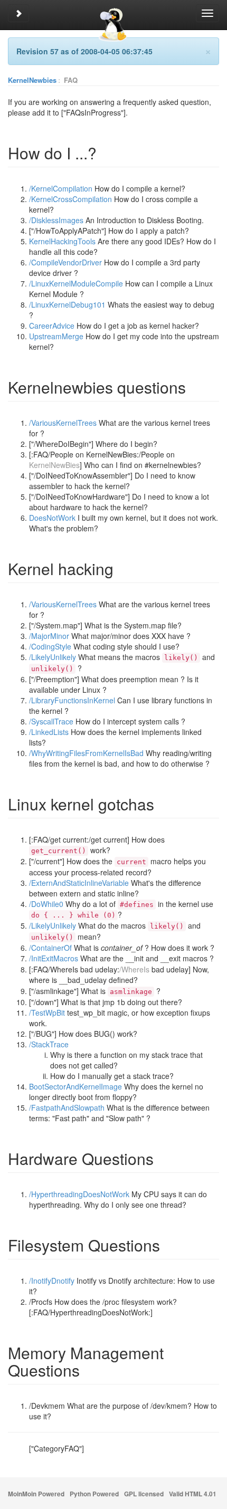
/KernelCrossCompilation (70, 199)
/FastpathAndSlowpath (67, 1107)
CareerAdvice (51, 325)
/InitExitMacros (53, 958)
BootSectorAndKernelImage (75, 1086)
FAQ (71, 80)
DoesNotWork (52, 517)
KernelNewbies (32, 80)
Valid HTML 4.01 (192, 1493)
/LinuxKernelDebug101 (67, 304)
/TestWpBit (47, 1012)
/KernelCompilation (60, 188)
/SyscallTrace (51, 721)
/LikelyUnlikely (52, 657)
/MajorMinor (49, 636)
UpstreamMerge (56, 336)
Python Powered (94, 1493)
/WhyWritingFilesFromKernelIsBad (86, 753)
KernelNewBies (54, 465)
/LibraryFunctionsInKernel (72, 700)
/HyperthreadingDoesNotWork (79, 1194)
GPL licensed (144, 1493)
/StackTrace (49, 1044)
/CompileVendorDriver (65, 262)
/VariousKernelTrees (63, 422)
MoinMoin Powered (36, 1493)
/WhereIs (134, 969)
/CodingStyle (50, 646)
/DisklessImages (56, 220)
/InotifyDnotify (51, 1280)
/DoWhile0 (46, 904)
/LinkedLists (49, 732)
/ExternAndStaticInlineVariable (79, 882)
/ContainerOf (50, 947)
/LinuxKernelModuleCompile (76, 283)
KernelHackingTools (62, 241)
